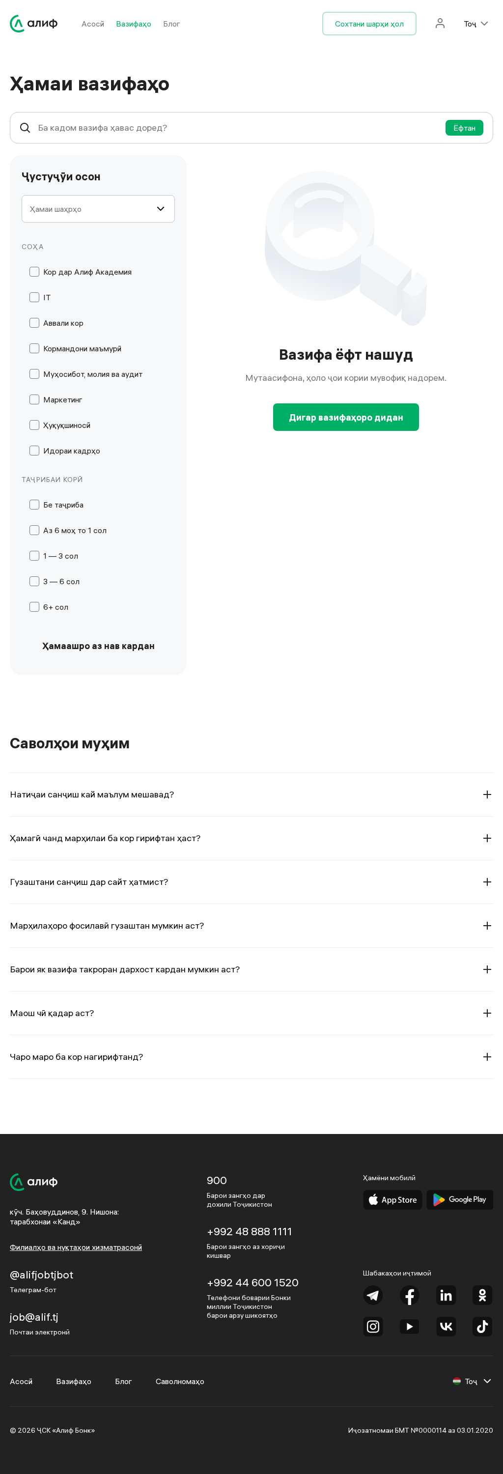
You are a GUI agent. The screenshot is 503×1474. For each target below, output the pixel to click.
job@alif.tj (34, 1317)
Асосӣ (93, 23)
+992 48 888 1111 (249, 1231)
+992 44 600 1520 (253, 1282)
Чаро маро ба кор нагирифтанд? (76, 1056)
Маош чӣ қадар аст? (52, 1013)
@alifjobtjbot (41, 1274)
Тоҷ (470, 23)
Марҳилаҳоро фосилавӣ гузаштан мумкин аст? (107, 925)
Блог (171, 23)
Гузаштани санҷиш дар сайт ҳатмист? (89, 881)
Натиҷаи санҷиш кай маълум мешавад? (92, 794)
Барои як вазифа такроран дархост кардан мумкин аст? (125, 969)
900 (217, 1180)
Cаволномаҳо (180, 1381)
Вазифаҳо (133, 23)
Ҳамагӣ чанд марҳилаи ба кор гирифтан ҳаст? (105, 838)
